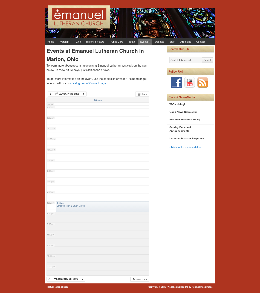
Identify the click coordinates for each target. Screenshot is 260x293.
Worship (63, 42)
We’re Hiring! (177, 104)
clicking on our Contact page (88, 83)
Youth (132, 41)
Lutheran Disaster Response (186, 138)
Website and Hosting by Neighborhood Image (190, 286)
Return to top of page (57, 286)
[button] (140, 279)
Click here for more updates (185, 147)
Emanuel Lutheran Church (138, 18)
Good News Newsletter (183, 111)
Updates (159, 41)
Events (143, 42)
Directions (185, 41)
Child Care (117, 41)
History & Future (93, 42)
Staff (172, 41)
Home (50, 41)
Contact (200, 41)
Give (78, 41)
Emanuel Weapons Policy (184, 119)
